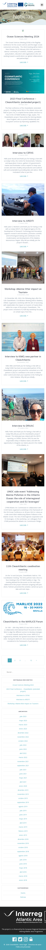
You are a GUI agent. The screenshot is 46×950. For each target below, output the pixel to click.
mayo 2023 (23, 720)
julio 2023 (23, 716)
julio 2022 (23, 745)
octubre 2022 (23, 741)
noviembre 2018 (23, 843)
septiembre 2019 (23, 802)
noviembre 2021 (23, 761)
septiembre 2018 (23, 851)
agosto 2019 (23, 806)
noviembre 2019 (23, 794)
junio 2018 (23, 864)
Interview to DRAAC (23, 425)
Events (23, 893)
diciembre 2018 (23, 839)
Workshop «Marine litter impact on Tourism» (23, 704)
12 (31, 660)
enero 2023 (23, 729)
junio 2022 (23, 749)
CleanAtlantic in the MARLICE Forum (23, 621)
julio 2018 (23, 860)
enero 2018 (23, 880)
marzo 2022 (23, 757)
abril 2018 (23, 872)
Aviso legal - (23, 945)
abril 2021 (23, 782)
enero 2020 (23, 786)
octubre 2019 (23, 798)
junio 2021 (23, 774)
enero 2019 (23, 835)
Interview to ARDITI (23, 220)
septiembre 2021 (23, 766)
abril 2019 (23, 823)
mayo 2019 (23, 819)
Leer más (23, 62)
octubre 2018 (23, 847)
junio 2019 (23, 815)
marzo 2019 (23, 827)
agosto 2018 (23, 856)
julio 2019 (23, 811)
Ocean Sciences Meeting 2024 (23, 36)
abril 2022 (23, 753)
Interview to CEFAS (23, 152)
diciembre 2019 (23, 790)
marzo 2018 (23, 876)
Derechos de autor (34, 945)
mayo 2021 (23, 778)
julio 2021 (23, 770)
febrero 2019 (23, 831)
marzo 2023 (23, 725)
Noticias (23, 897)
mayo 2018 (23, 868)
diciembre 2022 (23, 733)
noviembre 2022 (23, 737)
